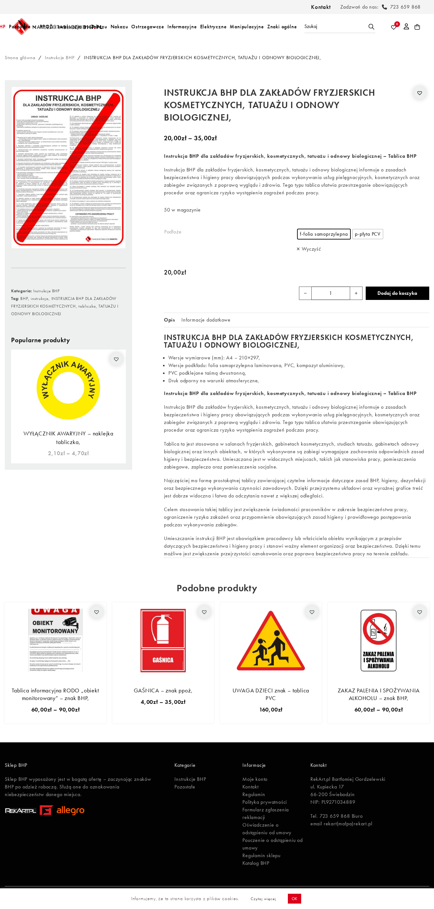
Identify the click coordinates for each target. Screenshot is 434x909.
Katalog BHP (255, 863)
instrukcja (40, 298)
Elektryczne (213, 26)
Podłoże (173, 231)
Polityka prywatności (264, 802)
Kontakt (321, 6)
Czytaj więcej (263, 898)
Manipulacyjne (247, 26)
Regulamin (253, 794)
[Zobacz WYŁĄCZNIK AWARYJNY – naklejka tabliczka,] (68, 387)
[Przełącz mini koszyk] (417, 27)
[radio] (324, 234)
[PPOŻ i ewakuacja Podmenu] (85, 26)
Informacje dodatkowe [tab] (206, 319)
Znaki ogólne (282, 26)
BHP (24, 298)
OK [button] (295, 898)
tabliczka (87, 306)
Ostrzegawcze (147, 26)
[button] (116, 359)
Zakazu (99, 26)
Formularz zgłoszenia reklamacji (265, 813)
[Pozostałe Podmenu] (34, 26)
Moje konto (255, 779)
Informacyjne (182, 26)
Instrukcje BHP (59, 57)
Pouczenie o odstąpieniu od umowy (272, 844)
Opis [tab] (169, 319)
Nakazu (119, 26)
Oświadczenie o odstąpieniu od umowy (266, 829)
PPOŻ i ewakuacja (61, 26)
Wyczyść (311, 249)
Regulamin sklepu (261, 855)
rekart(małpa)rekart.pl (348, 823)
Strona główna (20, 57)
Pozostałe (20, 26)
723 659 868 (405, 6)
